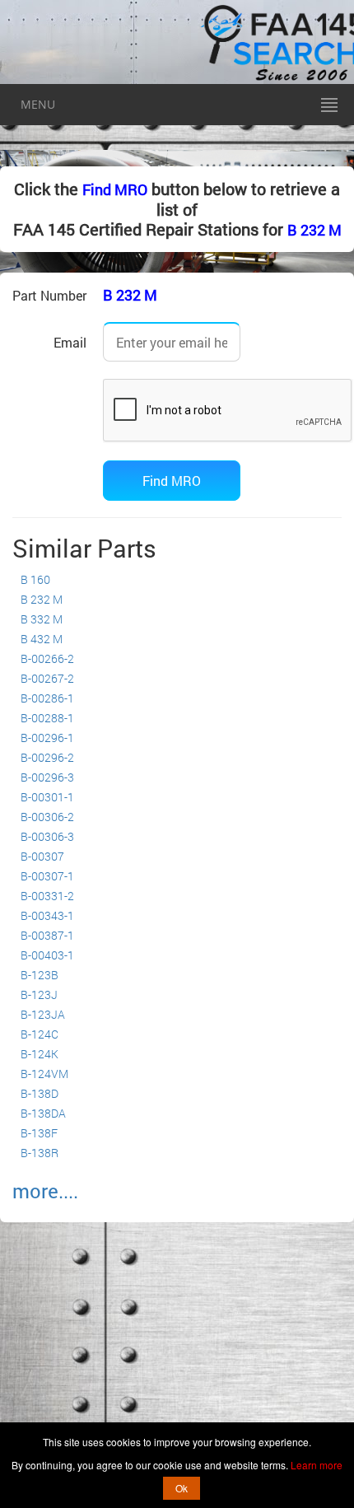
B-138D (39, 1093)
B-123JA (43, 1014)
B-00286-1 (47, 698)
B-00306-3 (47, 836)
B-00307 (42, 856)
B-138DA (43, 1113)
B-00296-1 (47, 737)
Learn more (316, 1465)
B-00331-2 (47, 895)
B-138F (39, 1133)
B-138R (39, 1152)
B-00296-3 (47, 777)
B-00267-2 (47, 678)
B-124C (39, 1034)
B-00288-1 (47, 718)
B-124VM (44, 1073)
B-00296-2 (47, 757)
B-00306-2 (47, 816)
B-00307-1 (47, 876)
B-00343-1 (47, 915)
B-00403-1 (47, 955)
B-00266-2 (47, 658)
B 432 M (42, 639)
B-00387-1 (47, 935)
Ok (181, 1488)
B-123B (39, 975)
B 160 (35, 579)
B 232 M (314, 230)
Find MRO (114, 189)
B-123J (39, 994)
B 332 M (42, 619)
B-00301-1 (47, 797)
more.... (45, 1191)
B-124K (39, 1054)
